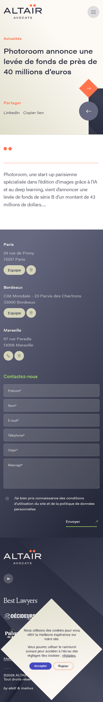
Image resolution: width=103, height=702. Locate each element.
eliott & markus (21, 687)
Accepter (40, 666)
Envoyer (73, 521)
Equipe (14, 269)
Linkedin (12, 112)
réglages (69, 655)
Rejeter (63, 666)
